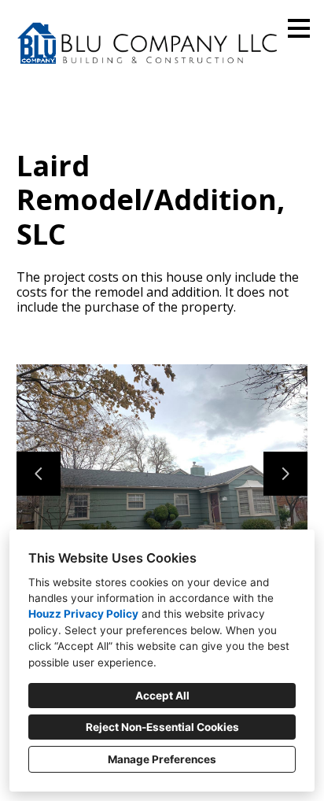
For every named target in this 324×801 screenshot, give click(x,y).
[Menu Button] (299, 28)
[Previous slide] (39, 474)
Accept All (162, 695)
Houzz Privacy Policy (83, 613)
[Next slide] (285, 474)
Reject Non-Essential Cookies (162, 727)
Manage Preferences (162, 759)
